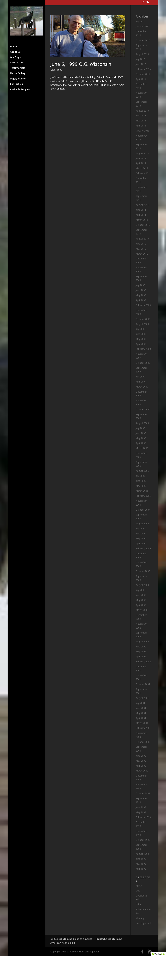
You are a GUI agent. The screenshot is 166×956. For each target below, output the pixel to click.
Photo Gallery (17, 73)
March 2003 (142, 609)
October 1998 (143, 839)
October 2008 (143, 319)
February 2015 (143, 69)
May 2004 (141, 538)
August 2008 (142, 324)
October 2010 (143, 224)
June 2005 (141, 480)
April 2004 (141, 543)
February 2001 (143, 727)
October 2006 (143, 409)
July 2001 (140, 703)
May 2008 (141, 339)
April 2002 (141, 656)
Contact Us (16, 84)
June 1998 (141, 858)
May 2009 (141, 295)
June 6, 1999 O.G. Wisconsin (80, 64)
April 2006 (141, 443)
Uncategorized (143, 923)
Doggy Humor (18, 79)
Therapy (140, 918)
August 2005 (142, 470)
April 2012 (141, 163)
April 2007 (141, 381)
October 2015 (143, 40)
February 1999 (143, 817)
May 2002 (141, 651)
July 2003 (140, 590)
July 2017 (140, 21)
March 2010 (142, 253)
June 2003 (141, 595)
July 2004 (140, 528)
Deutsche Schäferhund (109, 938)
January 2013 (142, 130)
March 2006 (142, 448)
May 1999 (141, 812)
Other (139, 904)
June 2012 (141, 158)
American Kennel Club (62, 942)
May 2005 (141, 485)
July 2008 (140, 328)
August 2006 (142, 423)
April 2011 (141, 214)
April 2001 (141, 718)
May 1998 (141, 863)
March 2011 (142, 219)
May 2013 (141, 120)
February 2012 (143, 173)
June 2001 (141, 708)
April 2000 (141, 765)
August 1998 (142, 853)
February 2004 (143, 548)
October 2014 (143, 74)
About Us (15, 52)
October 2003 (143, 571)
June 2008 (141, 333)
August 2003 (142, 584)
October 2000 (143, 741)
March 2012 (142, 168)
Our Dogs (15, 57)
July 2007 (140, 376)
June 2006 (141, 433)
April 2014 (141, 79)
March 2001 (142, 722)
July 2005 (140, 475)
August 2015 (142, 54)
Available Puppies (20, 89)
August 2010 (142, 238)
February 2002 (143, 661)
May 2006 (141, 438)
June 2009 (141, 290)
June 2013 (141, 115)
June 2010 (141, 243)
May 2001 (141, 713)
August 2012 (142, 153)
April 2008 (141, 344)
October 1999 (143, 793)
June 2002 (141, 646)
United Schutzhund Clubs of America (71, 938)
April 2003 (141, 605)
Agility (139, 885)
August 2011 (142, 204)
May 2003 (141, 600)
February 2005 (143, 495)
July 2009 (140, 285)
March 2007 (142, 386)
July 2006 (140, 428)
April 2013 (141, 125)
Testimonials (17, 68)
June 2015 (141, 64)
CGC (138, 890)
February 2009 (143, 305)
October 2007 (143, 362)
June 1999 (141, 807)
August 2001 (142, 697)
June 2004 (141, 533)
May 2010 (141, 248)
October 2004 (143, 509)
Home (13, 46)
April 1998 (141, 868)
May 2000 (141, 760)
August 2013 (142, 110)
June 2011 (141, 209)
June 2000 (141, 755)
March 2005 (142, 490)
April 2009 (141, 300)
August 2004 (142, 523)
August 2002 (142, 641)
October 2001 (143, 684)
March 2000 (142, 770)
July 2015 (140, 59)
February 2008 (143, 348)
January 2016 (142, 26)
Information (17, 62)
